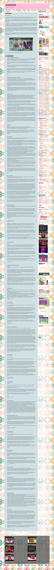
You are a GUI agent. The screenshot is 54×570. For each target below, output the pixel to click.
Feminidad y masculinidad (43, 170)
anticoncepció (45, 70)
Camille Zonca (12, 27)
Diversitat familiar (46, 79)
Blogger (38, 562)
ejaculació (46, 83)
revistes (48, 108)
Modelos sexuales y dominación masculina (44, 128)
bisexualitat (40, 73)
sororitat (40, 111)
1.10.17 (8, 202)
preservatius (42, 102)
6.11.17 (8, 464)
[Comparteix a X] (7, 53)
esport (40, 86)
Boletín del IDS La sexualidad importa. (43, 199)
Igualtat (47, 90)
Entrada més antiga (33, 532)
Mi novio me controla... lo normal (43, 159)
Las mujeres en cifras (42, 201)
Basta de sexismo (42, 164)
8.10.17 (8, 299)
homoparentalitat (47, 89)
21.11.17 (8, 490)
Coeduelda (41, 119)
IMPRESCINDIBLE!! (8, 15)
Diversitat (40, 79)
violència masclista (46, 114)
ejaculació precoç (41, 84)
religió (41, 108)
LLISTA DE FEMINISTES (42, 61)
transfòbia (44, 112)
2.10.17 (8, 239)
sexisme (40, 109)
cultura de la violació (46, 77)
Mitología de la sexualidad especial (43, 147)
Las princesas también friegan (44, 149)
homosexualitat (42, 90)
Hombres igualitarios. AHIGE (43, 180)
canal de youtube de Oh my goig (10, 52)
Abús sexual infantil (45, 69)
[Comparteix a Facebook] (8, 53)
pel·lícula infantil (44, 98)
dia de (40, 78)
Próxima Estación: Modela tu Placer (43, 173)
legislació (46, 92)
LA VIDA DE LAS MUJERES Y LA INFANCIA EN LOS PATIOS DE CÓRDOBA (43, 132)
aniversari (41, 70)
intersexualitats (41, 91)
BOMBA (41, 148)
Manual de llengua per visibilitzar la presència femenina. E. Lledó (43, 203)
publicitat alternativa (44, 105)
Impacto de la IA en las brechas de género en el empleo (43, 120)
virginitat (47, 115)
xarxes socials (41, 116)
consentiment (40, 75)
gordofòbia (46, 87)
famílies (47, 86)
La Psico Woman (42, 134)
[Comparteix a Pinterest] (9, 53)
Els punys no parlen (42, 139)
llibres (46, 93)
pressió (46, 102)
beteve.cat (8, 36)
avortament (40, 72)
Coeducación (40, 189)
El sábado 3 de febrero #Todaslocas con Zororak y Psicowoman (43, 157)
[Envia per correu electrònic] (6, 53)
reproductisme (44, 108)
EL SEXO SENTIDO (42, 168)
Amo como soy (41, 143)
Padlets (40, 62)
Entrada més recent (9, 532)
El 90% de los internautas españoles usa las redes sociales (43, 177)
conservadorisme (46, 75)
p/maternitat (40, 97)
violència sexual (42, 115)
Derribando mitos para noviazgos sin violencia (43, 179)
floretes (43, 87)
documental (45, 81)
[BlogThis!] (7, 53)
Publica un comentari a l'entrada (10, 529)
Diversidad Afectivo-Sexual (43, 152)
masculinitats (41, 94)
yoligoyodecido (42, 155)
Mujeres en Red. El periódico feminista (43, 122)
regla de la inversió (43, 107)
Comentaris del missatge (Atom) (13, 534)
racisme (40, 107)
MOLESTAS (41, 163)
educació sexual (41, 82)
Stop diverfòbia (43, 111)
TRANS (40, 112)
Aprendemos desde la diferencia (43, 130)
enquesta (46, 84)
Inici (21, 532)
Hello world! (41, 145)
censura (40, 74)
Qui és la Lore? (42, 141)
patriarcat (40, 98)
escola (47, 85)
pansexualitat (45, 97)
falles (43, 86)
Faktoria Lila (41, 162)
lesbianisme (40, 93)
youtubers (45, 116)
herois (39, 88)
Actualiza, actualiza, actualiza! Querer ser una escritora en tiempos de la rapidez (43, 161)
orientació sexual (45, 96)
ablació (45, 68)
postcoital (40, 100)
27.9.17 (8, 91)
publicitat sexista (41, 106)
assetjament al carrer (45, 71)
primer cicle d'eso (42, 103)
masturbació (47, 94)
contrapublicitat (42, 76)
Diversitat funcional (41, 80)
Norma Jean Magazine (43, 145)
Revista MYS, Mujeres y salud (42, 200)
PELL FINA (41, 141)
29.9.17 (8, 134)
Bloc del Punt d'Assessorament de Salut (44, 175)
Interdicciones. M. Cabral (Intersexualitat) (42, 196)
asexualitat (40, 71)
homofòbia (40, 89)
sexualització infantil (45, 110)
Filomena (40, 87)
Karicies (11, 5)
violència (40, 114)
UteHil (30, 562)
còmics (47, 74)
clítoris (43, 74)
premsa (43, 101)
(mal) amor (40, 68)
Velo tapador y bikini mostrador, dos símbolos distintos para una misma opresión (44, 166)
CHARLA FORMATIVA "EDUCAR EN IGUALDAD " (44, 153)
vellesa (43, 113)
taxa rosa (47, 111)
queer (47, 106)
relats (48, 107)
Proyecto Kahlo (42, 143)
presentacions (47, 101)
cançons (45, 73)
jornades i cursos (41, 92)
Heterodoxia (41, 127)
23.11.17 (8, 507)
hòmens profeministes (44, 88)
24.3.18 (8, 527)
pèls (47, 98)
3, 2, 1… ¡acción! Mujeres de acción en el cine (43, 151)
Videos (40, 193)
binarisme (45, 72)
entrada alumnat (41, 85)
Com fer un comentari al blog (43, 57)
